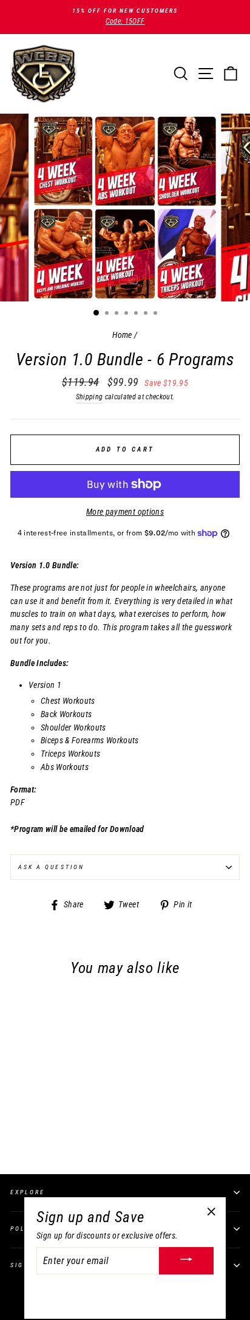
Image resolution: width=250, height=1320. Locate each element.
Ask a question (51, 867)
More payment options (125, 512)
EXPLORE (27, 1192)
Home (122, 335)
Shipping (89, 397)
